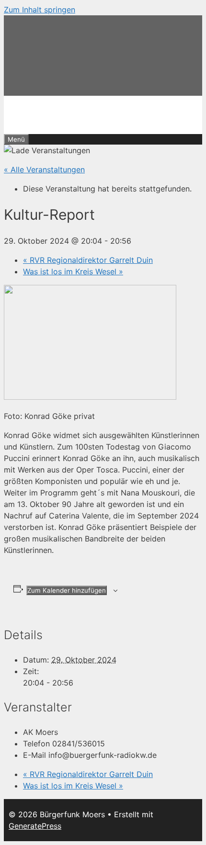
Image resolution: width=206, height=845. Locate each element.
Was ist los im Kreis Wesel (73, 271)
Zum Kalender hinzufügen (66, 590)
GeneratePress (35, 826)
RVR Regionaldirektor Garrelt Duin (88, 260)
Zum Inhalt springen (39, 9)
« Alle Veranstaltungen (44, 169)
